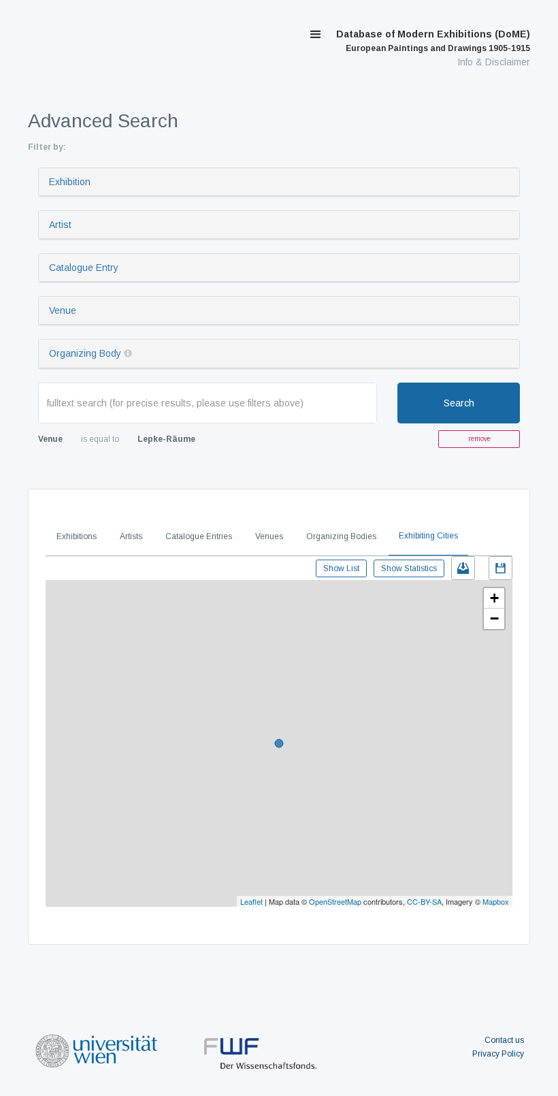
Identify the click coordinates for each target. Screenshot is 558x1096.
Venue (62, 310)
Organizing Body (85, 353)
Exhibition (70, 181)
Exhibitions (76, 536)
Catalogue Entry (83, 267)
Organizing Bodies (341, 536)
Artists (131, 536)
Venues (269, 536)
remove (479, 438)
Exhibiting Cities (428, 536)
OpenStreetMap (335, 901)
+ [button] (494, 598)
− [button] (494, 618)
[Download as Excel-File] (463, 568)
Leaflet (251, 901)
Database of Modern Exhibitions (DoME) (433, 41)
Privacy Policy (498, 1054)
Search (459, 403)
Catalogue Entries (198, 536)
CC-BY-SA (424, 901)
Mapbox (495, 901)
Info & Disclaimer (493, 62)
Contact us (504, 1040)
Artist (60, 224)
